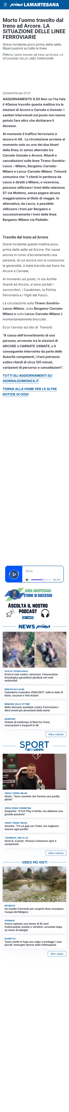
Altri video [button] (57, 953)
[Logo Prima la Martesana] (34, 4)
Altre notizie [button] (55, 734)
